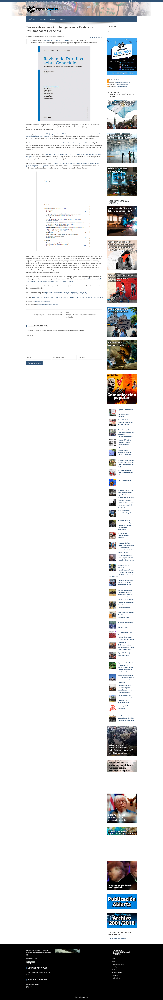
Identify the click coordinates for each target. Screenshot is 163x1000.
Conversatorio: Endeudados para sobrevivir (123, 535)
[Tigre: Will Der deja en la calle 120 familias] (112, 655)
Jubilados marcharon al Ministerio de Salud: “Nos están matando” (125, 582)
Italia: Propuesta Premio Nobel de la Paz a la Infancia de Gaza (126, 615)
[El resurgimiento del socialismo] (112, 708)
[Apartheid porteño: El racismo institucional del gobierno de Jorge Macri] (112, 718)
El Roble (114, 970)
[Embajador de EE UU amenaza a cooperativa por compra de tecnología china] (112, 698)
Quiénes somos (43, 1)
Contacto (51, 1)
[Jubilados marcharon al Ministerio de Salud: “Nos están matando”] (112, 582)
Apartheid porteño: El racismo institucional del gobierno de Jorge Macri (126, 718)
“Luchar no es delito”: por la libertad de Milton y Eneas (125, 473)
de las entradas (32, 984)
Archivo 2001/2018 (59, 1)
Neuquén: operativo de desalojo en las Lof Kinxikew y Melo (125, 625)
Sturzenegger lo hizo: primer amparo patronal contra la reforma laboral (126, 558)
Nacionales (37, 301)
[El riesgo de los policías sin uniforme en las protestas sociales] (112, 605)
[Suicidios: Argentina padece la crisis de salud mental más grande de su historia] (112, 502)
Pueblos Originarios (45, 301)
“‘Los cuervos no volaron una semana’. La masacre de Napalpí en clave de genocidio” (57, 143)
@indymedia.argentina (123, 82)
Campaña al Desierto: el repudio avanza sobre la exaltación (81, 315)
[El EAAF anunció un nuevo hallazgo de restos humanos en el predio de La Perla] (112, 687)
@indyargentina (120, 80)
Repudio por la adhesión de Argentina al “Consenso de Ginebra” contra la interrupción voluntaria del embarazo (126, 667)
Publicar (62, 19)
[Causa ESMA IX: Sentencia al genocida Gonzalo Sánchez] (112, 422)
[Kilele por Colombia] (112, 482)
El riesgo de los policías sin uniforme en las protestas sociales (125, 605)
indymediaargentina (122, 84)
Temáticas (32, 19)
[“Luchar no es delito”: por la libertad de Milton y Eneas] (112, 472)
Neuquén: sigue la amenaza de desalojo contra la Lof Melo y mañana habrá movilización (125, 525)
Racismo (44, 304)
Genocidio (39, 304)
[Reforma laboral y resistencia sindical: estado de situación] (112, 452)
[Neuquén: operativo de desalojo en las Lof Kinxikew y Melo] (112, 625)
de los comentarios (33, 987)
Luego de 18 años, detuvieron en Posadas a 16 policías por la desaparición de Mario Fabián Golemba (126, 547)
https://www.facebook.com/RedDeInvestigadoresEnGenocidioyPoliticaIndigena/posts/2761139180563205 (68, 297)
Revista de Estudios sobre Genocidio (57, 40)
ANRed (114, 961)
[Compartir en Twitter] (92, 37)
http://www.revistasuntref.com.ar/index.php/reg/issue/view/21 (66, 293)
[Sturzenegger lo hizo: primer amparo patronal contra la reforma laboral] (112, 557)
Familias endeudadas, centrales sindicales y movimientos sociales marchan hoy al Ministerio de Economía (125, 594)
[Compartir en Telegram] (101, 37)
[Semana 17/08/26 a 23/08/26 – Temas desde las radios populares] (112, 442)
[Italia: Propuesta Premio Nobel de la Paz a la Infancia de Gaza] (112, 615)
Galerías (52, 19)
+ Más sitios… (116, 978)
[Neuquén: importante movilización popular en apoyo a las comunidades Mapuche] (112, 432)
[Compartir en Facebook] (90, 37)
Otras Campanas (117, 972)
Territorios (42, 19)
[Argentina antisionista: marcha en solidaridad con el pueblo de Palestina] (112, 412)
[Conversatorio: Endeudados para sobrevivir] (112, 535)
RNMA (114, 958)
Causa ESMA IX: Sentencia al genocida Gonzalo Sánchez (125, 422)
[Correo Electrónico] (97, 37)
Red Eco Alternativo (118, 964)
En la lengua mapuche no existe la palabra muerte (47, 314)
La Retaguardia (116, 967)
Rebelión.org (115, 975)
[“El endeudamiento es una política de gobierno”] (112, 513)
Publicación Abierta (70, 1)
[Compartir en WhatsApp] (99, 37)
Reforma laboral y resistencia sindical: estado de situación (124, 452)
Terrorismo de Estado (52, 304)
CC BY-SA (36, 958)
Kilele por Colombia (124, 480)
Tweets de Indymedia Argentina (116, 939)
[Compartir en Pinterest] (95, 37)
